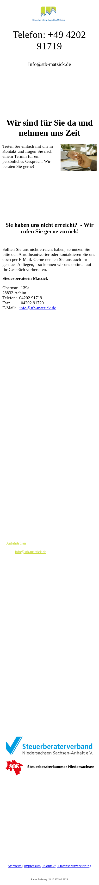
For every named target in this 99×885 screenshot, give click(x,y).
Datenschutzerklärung (74, 866)
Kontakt (49, 866)
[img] (49, 12)
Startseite (15, 866)
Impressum (32, 866)
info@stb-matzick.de (37, 307)
